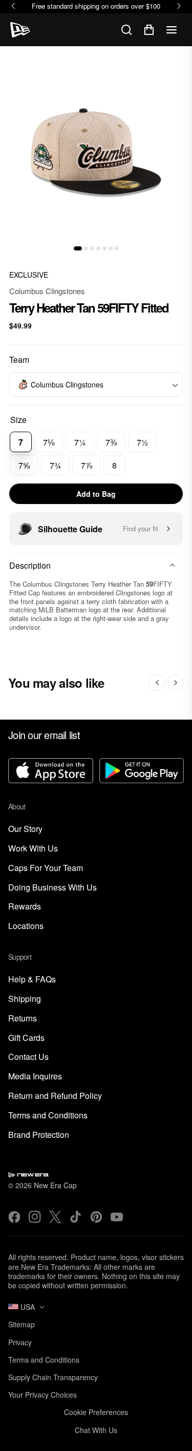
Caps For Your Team (45, 868)
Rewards (24, 906)
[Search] (126, 30)
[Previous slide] (157, 682)
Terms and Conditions (48, 1115)
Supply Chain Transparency (53, 1377)
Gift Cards (26, 1038)
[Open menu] (171, 30)
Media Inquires (35, 1076)
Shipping (24, 999)
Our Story (25, 829)
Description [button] (30, 565)
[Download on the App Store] (50, 771)
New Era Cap (55, 1185)
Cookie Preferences (96, 1412)
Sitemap (21, 1324)
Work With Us (33, 848)
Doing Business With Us (52, 887)
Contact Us (28, 1057)
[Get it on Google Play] (141, 771)
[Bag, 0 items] (149, 30)
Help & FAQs (32, 979)
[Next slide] (175, 682)
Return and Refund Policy (55, 1096)
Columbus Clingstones (47, 290)
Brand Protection (38, 1135)
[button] (78, 248)
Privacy (20, 1342)
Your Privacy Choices (42, 1394)
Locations (26, 926)
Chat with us (96, 1430)
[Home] (20, 29)
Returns (22, 1018)
